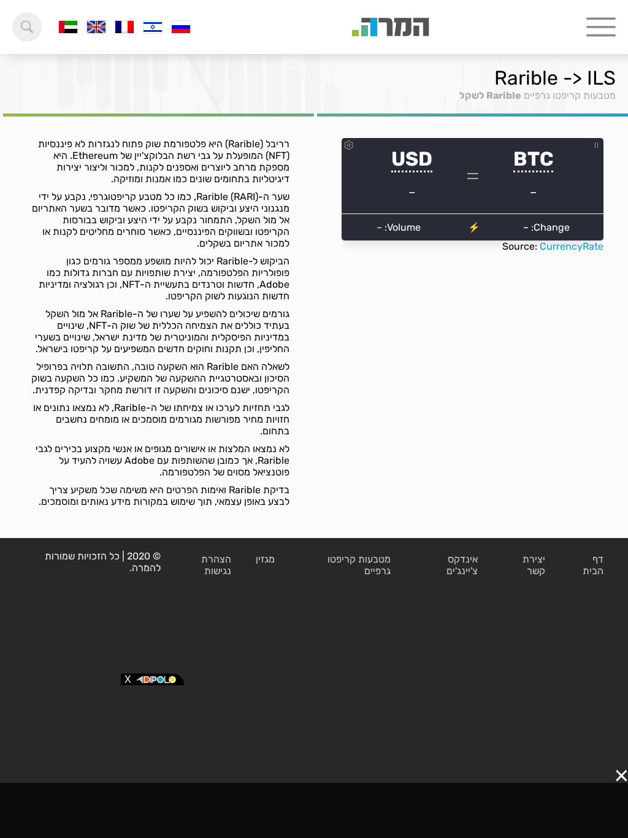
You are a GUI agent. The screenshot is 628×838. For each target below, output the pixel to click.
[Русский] (181, 27)
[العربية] (68, 27)
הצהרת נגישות (216, 565)
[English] (96, 27)
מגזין (265, 559)
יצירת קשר (534, 565)
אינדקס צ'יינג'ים (462, 565)
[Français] (124, 27)
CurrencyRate (571, 246)
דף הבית (593, 565)
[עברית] (153, 27)
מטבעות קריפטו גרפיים (570, 95)
